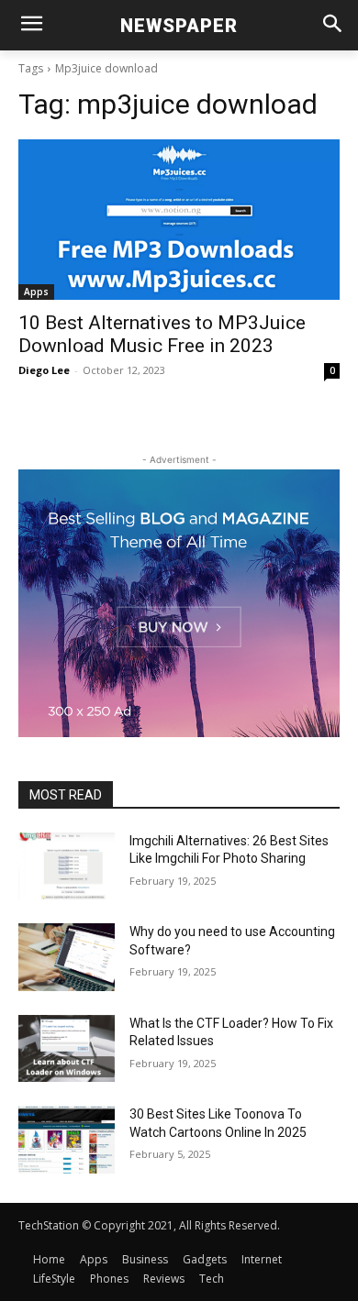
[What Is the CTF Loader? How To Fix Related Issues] (66, 1049)
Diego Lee (44, 370)
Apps (36, 291)
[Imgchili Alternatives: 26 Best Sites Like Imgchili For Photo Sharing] (66, 866)
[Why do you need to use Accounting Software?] (66, 957)
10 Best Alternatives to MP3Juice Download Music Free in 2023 (162, 334)
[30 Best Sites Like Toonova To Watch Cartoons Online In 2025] (66, 1140)
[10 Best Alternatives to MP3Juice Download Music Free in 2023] (179, 219)
